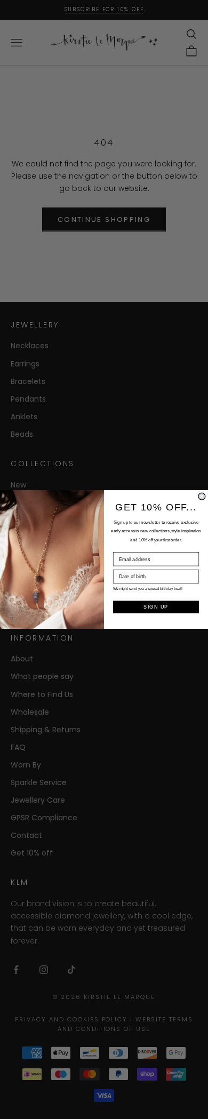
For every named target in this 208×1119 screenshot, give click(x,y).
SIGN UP (155, 607)
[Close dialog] (201, 496)
